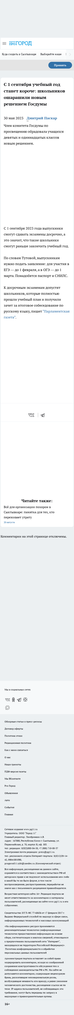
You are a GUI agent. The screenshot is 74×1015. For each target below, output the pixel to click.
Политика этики (13, 735)
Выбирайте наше (51, 54)
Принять (60, 65)
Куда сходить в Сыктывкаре (19, 54)
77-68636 (36, 912)
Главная (9, 814)
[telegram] (44, 415)
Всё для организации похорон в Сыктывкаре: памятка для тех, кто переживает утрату (29, 514)
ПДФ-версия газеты (15, 771)
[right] (70, 54)
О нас (8, 757)
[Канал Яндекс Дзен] (25, 700)
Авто (7, 800)
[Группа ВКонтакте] (7, 700)
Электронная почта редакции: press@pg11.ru (29, 851)
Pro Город (10, 785)
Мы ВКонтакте (13, 778)
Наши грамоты (13, 764)
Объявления (11, 793)
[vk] (31, 415)
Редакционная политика (18, 742)
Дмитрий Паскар (42, 118)
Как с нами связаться (16, 750)
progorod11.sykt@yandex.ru (20, 863)
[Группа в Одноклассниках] (13, 700)
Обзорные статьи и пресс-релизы (23, 721)
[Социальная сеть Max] (7, 708)
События (9, 807)
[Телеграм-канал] (19, 700)
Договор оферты (14, 728)
